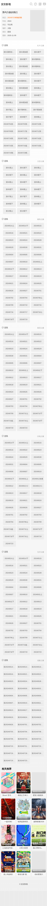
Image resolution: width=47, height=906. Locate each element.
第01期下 (37, 52)
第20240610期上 (24, 703)
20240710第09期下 (38, 124)
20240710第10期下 (38, 146)
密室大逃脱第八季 (39, 795)
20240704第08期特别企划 (10, 124)
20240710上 (23, 413)
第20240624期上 (24, 717)
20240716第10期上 (38, 138)
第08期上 (37, 117)
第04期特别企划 (24, 81)
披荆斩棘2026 (39, 822)
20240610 (23, 262)
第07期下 (9, 117)
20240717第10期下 (24, 131)
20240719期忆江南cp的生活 (10, 153)
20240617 (9, 276)
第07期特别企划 (24, 110)
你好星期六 (39, 874)
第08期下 (23, 117)
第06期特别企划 (38, 102)
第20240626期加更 (10, 725)
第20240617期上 (24, 710)
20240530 (23, 247)
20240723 (23, 428)
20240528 (37, 240)
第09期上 (23, 204)
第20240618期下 (38, 710)
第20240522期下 (38, 674)
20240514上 (9, 226)
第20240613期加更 (10, 710)
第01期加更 (23, 52)
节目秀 (10, 25)
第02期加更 (23, 66)
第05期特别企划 (10, 95)
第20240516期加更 (10, 674)
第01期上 (9, 59)
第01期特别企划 (10, 52)
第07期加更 (37, 110)
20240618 (23, 276)
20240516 (9, 233)
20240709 (9, 305)
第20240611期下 (38, 703)
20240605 (23, 255)
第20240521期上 (24, 674)
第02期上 (9, 66)
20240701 (37, 291)
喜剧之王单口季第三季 (26, 795)
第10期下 (23, 211)
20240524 (23, 240)
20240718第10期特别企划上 (10, 138)
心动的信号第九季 (9, 848)
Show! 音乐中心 (8, 795)
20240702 (9, 298)
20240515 (37, 226)
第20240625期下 (38, 717)
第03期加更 (9, 74)
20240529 (9, 247)
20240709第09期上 (10, 131)
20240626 (9, 291)
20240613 (37, 269)
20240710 (23, 305)
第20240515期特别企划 (38, 667)
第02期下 (23, 59)
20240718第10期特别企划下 (24, 138)
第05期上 (37, 88)
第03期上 (23, 74)
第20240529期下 (10, 688)
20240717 (23, 312)
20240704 (23, 298)
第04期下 (37, 81)
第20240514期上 (10, 667)
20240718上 (37, 312)
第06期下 (37, 95)
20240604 (9, 255)
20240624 (23, 283)
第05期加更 (23, 88)
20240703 (9, 406)
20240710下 (37, 413)
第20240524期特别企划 (24, 681)
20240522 (37, 233)
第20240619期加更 (10, 717)
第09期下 (37, 204)
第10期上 (9, 211)
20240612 (23, 269)
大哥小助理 (23, 848)
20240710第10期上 (10, 146)
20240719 (23, 319)
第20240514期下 (24, 667)
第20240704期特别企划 (24, 732)
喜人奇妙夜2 (8, 874)
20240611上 (37, 262)
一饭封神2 (8, 822)
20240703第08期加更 (24, 124)
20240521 (23, 233)
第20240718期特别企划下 (38, 753)
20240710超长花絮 (24, 146)
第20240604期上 (10, 696)
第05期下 (23, 95)
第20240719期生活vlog (10, 761)
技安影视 (6, 4)
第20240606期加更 (38, 696)
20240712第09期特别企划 (38, 131)
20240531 (37, 247)
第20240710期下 (38, 739)
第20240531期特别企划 (38, 688)
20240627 (23, 291)
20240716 (9, 312)
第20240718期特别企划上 (24, 753)
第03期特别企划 (38, 66)
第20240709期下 (10, 739)
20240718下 (9, 319)
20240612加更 (37, 479)
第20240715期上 (38, 746)
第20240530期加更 (24, 688)
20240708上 (37, 298)
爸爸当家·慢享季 (24, 874)
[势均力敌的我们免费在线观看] (37, 21)
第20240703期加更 (10, 732)
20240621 (9, 283)
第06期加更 (23, 102)
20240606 (37, 255)
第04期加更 (9, 81)
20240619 (37, 276)
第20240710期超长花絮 (10, 746)
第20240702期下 (38, 725)
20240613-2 (23, 486)
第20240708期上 (38, 732)
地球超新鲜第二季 (24, 822)
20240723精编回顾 (24, 153)
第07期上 (9, 110)
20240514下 (23, 226)
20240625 (37, 283)
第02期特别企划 (38, 59)
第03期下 (37, 74)
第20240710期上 (24, 739)
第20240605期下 (24, 696)
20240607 (9, 262)
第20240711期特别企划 (24, 746)
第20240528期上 (38, 681)
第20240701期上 (24, 725)
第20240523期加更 (10, 681)
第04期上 (9, 88)
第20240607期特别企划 (10, 703)
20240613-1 (37, 486)
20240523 (9, 240)
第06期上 (9, 102)
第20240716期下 (10, 753)
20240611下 (9, 269)
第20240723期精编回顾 (24, 761)
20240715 (37, 305)
